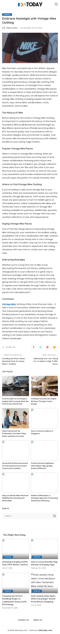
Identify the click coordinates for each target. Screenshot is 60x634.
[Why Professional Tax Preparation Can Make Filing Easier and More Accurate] (15, 418)
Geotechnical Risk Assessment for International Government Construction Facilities (15, 465)
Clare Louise (12, 28)
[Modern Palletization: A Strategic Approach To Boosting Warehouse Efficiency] (44, 483)
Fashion (7, 14)
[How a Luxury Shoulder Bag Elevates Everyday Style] (44, 549)
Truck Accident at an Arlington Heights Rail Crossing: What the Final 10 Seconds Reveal (15, 401)
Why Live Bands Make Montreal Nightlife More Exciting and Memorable (15, 498)
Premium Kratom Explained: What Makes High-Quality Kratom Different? (42, 465)
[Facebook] (33, 347)
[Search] (56, 4)
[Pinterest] (47, 347)
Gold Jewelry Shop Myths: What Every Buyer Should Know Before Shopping (43, 599)
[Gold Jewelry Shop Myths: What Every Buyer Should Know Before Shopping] (44, 583)
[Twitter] (40, 347)
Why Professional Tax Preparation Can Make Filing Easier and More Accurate (14, 433)
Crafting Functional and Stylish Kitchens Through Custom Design (44, 401)
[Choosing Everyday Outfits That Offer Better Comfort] (15, 549)
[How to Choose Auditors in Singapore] (44, 418)
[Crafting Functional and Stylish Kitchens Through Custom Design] (44, 386)
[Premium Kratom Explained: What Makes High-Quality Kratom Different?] (44, 450)
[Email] (54, 347)
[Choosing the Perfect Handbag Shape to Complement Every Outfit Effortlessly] (15, 583)
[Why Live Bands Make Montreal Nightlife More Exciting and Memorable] (15, 483)
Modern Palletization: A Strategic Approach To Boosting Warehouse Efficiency (44, 498)
